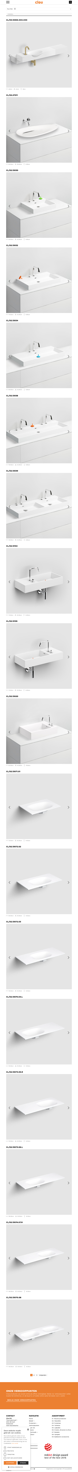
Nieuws (31, 1430)
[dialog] (16, 1448)
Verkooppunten (34, 1425)
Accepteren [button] (10, 1463)
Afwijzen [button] (23, 1463)
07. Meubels (56, 1432)
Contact (31, 1434)
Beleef (31, 1421)
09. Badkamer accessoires (60, 1437)
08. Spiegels (56, 1434)
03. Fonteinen (56, 1423)
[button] (16, 1467)
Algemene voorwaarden (54, 1469)
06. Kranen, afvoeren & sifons (61, 1430)
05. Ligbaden (56, 1427)
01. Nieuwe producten (59, 1418)
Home (31, 1418)
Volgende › (43, 1375)
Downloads (33, 1432)
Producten (32, 1423)
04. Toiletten (56, 1425)
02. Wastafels (56, 1421)
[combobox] (28, 1429)
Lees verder (15, 1443)
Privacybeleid (67, 1469)
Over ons (32, 1427)
